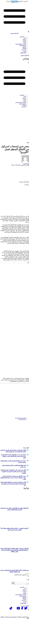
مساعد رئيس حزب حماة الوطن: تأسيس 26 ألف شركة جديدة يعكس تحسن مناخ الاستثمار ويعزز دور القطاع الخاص (13, 456)
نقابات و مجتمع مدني (20, 44)
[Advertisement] (14, 125)
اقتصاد (24, 46)
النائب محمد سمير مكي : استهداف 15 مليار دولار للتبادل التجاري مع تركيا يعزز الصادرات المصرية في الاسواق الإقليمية (13, 471)
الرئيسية (22, 36)
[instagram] (14, 609)
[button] (27, 424)
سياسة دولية (22, 45)
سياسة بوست (12, 617)
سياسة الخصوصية (12, 612)
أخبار (24, 38)
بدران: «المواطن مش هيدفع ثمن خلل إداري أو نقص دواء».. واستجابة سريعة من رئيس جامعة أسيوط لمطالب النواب (13, 478)
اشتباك (24, 48)
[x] (25, 609)
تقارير (24, 42)
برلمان (24, 39)
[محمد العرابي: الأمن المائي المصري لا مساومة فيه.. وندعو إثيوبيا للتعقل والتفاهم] (14, 567)
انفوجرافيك (23, 52)
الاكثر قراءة (26, 447)
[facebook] (22, 609)
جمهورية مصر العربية (20, 418)
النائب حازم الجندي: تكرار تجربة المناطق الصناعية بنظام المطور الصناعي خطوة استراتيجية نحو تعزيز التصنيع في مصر (13, 484)
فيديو (24, 51)
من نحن (22, 614)
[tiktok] (11, 609)
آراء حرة (24, 49)
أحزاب (24, 41)
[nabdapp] (28, 609)
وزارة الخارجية (22, 419)
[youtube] (18, 609)
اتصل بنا (22, 612)
